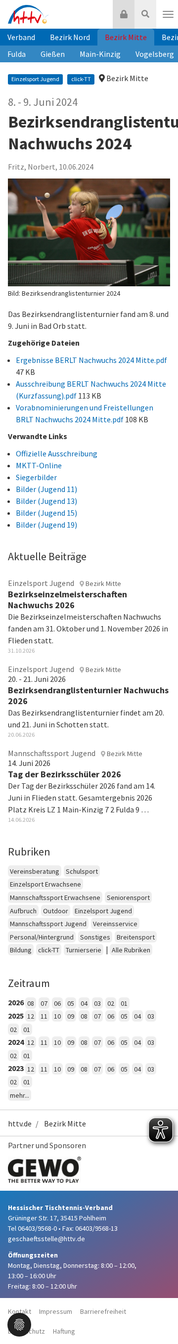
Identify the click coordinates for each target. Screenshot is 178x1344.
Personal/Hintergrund (42, 937)
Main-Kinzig (100, 54)
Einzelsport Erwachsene (45, 884)
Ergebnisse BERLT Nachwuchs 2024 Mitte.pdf (91, 360)
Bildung (21, 949)
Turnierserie (83, 949)
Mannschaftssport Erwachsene (55, 897)
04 (84, 1003)
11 (44, 1016)
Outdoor (55, 910)
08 (30, 1003)
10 (57, 1016)
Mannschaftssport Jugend (48, 923)
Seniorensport (128, 897)
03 (97, 1003)
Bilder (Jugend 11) (46, 489)
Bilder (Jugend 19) (46, 525)
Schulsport (82, 871)
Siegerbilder (36, 477)
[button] (19, 1324)
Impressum (55, 1311)
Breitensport (136, 937)
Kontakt (19, 1311)
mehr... (19, 1095)
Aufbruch (23, 910)
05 (70, 1003)
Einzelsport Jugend (103, 910)
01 (124, 1003)
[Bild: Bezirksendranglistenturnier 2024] (89, 233)
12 (30, 1016)
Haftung (64, 1331)
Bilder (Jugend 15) (46, 513)
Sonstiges (95, 937)
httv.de (20, 1123)
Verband (21, 37)
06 (57, 1003)
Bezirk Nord (70, 37)
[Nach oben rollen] (158, 1316)
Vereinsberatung (34, 871)
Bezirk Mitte (126, 37)
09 (70, 1016)
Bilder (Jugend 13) (46, 501)
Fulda (16, 54)
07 (44, 1003)
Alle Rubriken (131, 949)
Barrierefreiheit (103, 1311)
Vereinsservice (115, 923)
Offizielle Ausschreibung (56, 453)
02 (110, 1003)
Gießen (53, 54)
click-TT (48, 949)
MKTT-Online (39, 465)
